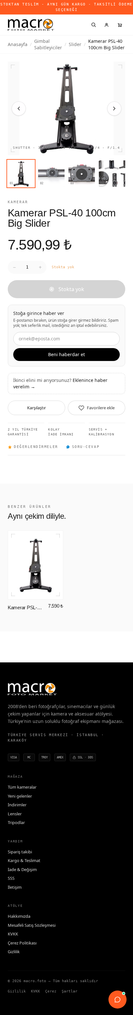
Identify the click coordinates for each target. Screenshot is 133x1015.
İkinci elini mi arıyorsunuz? (60, 383)
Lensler (15, 814)
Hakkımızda (19, 916)
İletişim (15, 887)
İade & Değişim (22, 869)
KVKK (13, 934)
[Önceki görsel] (19, 108)
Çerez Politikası (22, 943)
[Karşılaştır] (54, 540)
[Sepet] (119, 25)
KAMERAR (18, 202)
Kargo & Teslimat (24, 860)
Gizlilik (14, 951)
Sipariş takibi (20, 852)
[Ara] (93, 25)
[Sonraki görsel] (114, 108)
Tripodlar (16, 822)
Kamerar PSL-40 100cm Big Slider (26, 607)
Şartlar (69, 991)
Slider (75, 44)
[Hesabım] (106, 25)
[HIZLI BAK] (35, 565)
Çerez (50, 991)
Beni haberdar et (66, 354)
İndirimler (17, 805)
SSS (11, 878)
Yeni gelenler (20, 796)
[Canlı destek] (117, 1000)
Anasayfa (17, 44)
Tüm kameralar (22, 787)
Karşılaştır (36, 408)
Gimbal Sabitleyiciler (48, 44)
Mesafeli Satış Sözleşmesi (32, 925)
